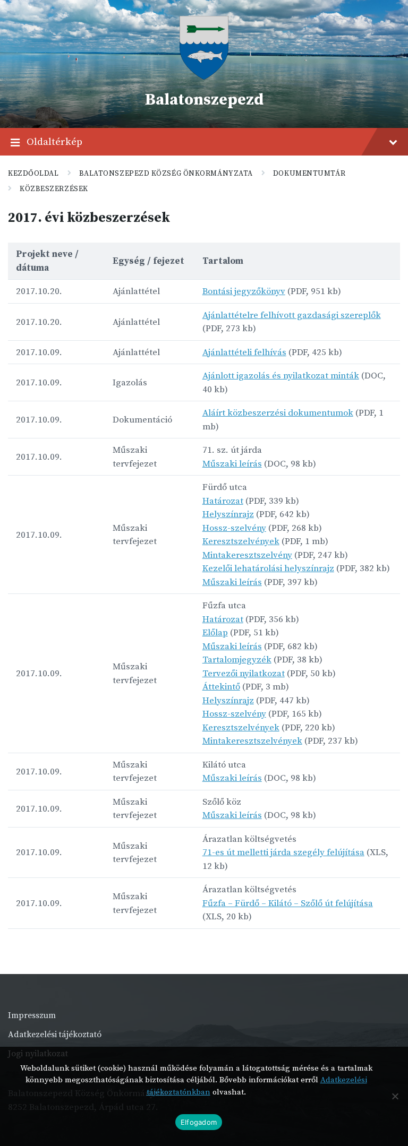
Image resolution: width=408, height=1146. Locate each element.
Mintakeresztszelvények (252, 741)
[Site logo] (204, 77)
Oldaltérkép (54, 141)
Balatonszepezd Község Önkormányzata (166, 173)
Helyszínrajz (228, 514)
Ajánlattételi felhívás (244, 352)
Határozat (222, 501)
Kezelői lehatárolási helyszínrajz (268, 568)
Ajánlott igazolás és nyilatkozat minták (280, 376)
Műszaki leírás (232, 464)
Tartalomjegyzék (236, 660)
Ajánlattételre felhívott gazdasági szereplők (291, 315)
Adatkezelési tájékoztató (54, 1034)
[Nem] (394, 1096)
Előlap (215, 633)
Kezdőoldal (33, 173)
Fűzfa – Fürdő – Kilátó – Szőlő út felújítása (287, 903)
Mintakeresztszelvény (247, 555)
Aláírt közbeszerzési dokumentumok (277, 413)
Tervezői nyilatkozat (243, 673)
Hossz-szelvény (234, 528)
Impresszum (32, 1015)
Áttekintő (221, 687)
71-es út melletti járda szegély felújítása (283, 852)
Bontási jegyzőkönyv (243, 291)
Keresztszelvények (240, 541)
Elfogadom (199, 1122)
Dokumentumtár (309, 173)
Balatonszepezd (204, 100)
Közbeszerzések (54, 189)
